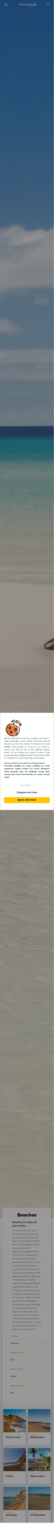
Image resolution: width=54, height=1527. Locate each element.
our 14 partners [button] (32, 738)
